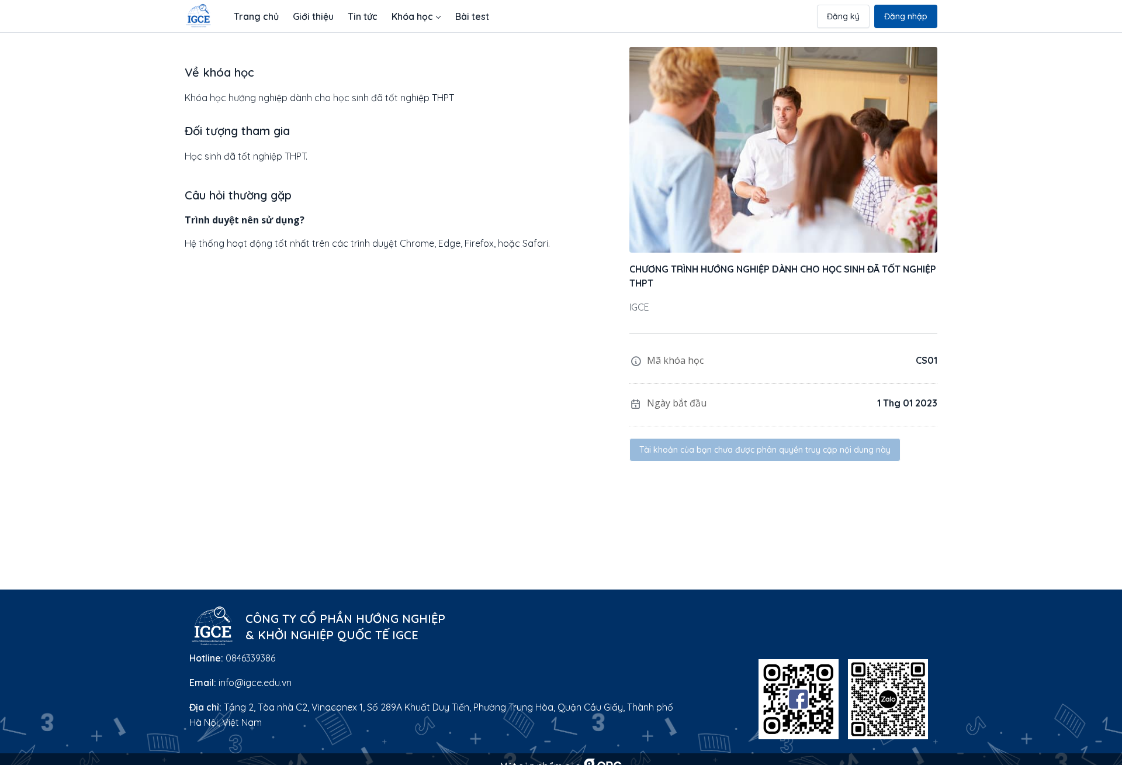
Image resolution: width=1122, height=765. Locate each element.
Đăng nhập (905, 16)
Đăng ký (843, 16)
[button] (416, 16)
